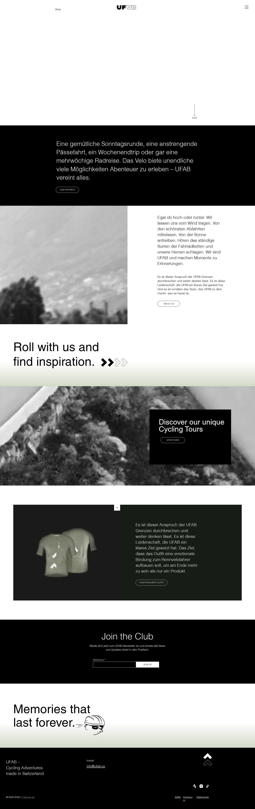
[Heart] (104, 362)
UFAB (11, 761)
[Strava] (194, 786)
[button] (246, 7)
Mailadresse (98, 660)
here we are (29, 797)
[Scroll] (194, 110)
